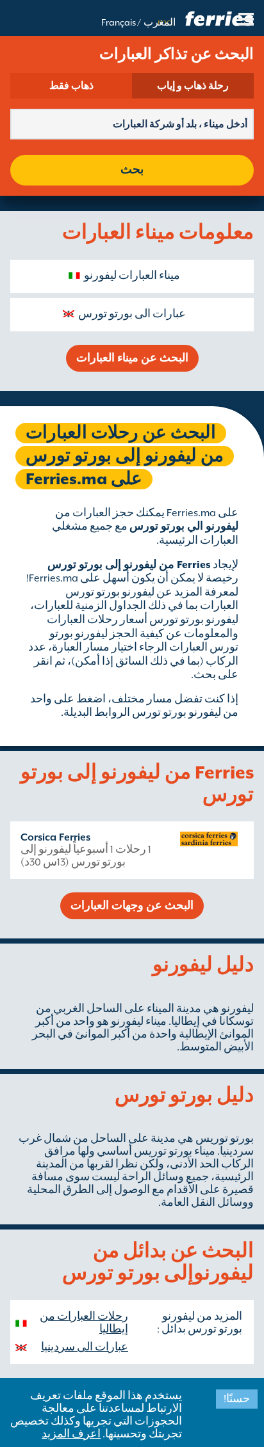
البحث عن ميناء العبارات (132, 358)
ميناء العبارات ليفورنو (132, 275)
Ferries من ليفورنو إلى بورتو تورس (129, 565)
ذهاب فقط (71, 86)
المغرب (160, 22)
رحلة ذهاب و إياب (193, 86)
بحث (132, 170)
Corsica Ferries (55, 837)
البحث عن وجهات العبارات (132, 906)
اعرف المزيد (71, 1434)
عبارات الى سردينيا (84, 1347)
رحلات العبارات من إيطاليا (84, 1323)
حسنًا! (237, 1399)
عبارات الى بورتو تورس (132, 314)
